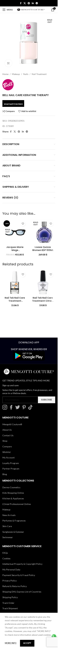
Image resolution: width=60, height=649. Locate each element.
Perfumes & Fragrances (14, 520)
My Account (8, 457)
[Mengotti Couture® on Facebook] (12, 408)
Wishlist (6, 452)
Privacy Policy (9, 580)
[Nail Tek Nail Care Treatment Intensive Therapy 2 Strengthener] (14, 282)
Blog (4, 474)
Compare (7, 446)
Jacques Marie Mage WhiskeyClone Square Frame (15, 251)
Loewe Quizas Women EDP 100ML (43, 248)
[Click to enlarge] (8, 63)
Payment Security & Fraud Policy (18, 575)
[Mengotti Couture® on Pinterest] (25, 408)
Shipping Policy (10, 597)
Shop (4, 440)
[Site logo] (31, 9)
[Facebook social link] (21, 3)
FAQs (5, 552)
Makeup (16, 74)
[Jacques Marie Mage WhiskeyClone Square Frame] (14, 231)
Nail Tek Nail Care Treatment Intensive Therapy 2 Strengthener (14, 302)
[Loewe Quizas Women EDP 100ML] (42, 231)
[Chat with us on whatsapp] (54, 636)
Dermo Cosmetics (11, 487)
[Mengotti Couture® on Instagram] (5, 408)
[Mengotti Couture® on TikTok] (31, 408)
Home (5, 74)
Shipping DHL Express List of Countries (21, 591)
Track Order (8, 602)
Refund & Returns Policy (14, 586)
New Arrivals (9, 515)
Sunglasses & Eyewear (13, 531)
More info (11, 643)
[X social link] (25, 3)
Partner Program (10, 468)
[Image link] (29, 355)
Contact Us (7, 435)
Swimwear (7, 537)
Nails (25, 74)
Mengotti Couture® (12, 424)
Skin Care (7, 526)
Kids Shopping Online (13, 492)
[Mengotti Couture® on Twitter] (18, 408)
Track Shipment (10, 608)
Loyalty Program (10, 463)
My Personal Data (11, 569)
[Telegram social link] (37, 3)
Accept (27, 643)
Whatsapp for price (13, 104)
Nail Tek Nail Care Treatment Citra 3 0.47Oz (42, 301)
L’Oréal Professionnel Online (16, 504)
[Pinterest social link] (29, 3)
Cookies (6, 558)
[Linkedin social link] (33, 3)
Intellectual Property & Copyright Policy (22, 564)
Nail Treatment (39, 74)
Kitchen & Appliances (13, 498)
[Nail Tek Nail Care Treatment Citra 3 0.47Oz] (42, 282)
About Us (7, 429)
